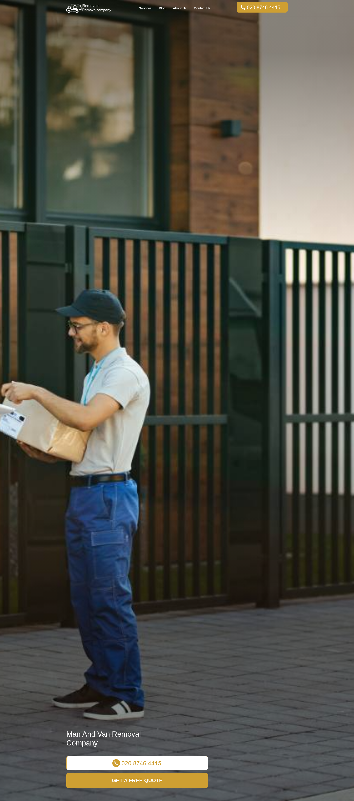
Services (145, 8)
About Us (180, 8)
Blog (162, 8)
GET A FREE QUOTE (137, 780)
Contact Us (202, 8)
